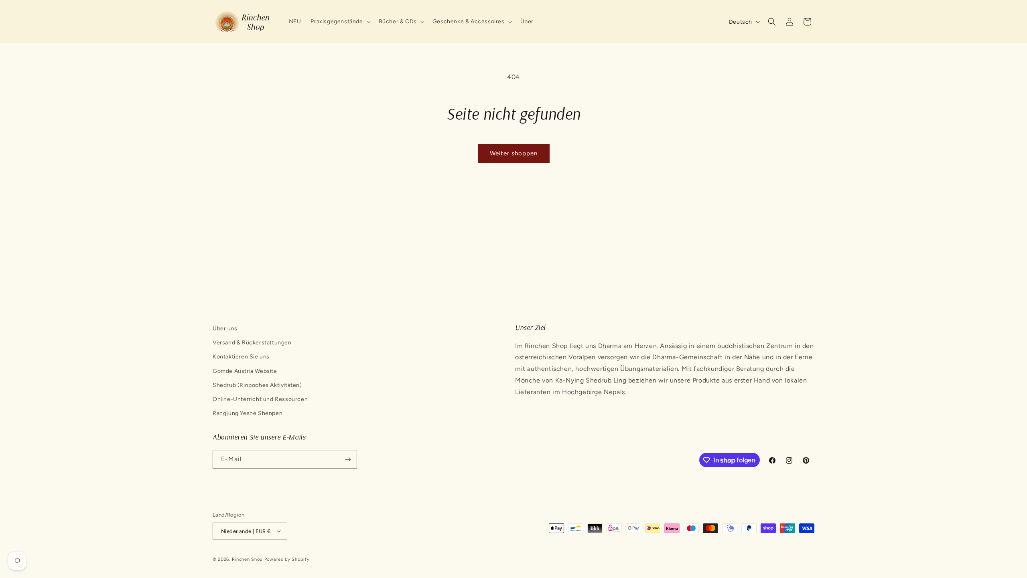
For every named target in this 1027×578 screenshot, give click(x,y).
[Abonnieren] (348, 459)
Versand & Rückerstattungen (252, 342)
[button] (339, 21)
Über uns (225, 328)
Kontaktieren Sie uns (241, 356)
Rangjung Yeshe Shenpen (247, 413)
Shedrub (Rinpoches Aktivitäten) (257, 385)
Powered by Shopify (287, 559)
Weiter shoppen (514, 153)
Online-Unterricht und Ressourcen (260, 399)
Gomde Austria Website (245, 371)
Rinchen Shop (247, 559)
